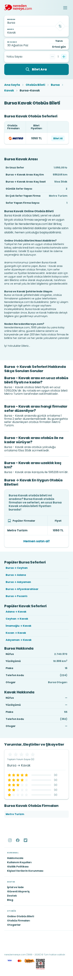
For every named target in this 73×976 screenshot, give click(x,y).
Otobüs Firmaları (18, 920)
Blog (10, 900)
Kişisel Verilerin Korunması (25, 871)
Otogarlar (14, 925)
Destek (12, 895)
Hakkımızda (15, 858)
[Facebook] (18, 840)
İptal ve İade (15, 887)
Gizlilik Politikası (18, 866)
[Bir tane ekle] (64, 56)
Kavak (9, 90)
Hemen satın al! (36, 541)
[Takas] (60, 26)
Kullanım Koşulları (19, 862)
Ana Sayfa (12, 85)
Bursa (55, 85)
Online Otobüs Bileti (20, 916)
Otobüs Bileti (35, 85)
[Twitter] (26, 840)
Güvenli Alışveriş (18, 891)
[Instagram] (10, 840)
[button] (65, 7)
